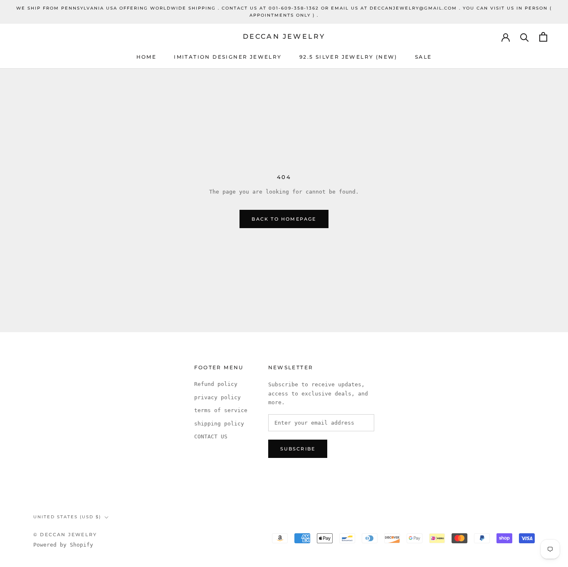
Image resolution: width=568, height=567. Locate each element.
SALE (423, 57)
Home (146, 57)
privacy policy (217, 397)
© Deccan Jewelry (65, 534)
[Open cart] (543, 37)
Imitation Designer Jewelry (228, 57)
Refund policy (215, 384)
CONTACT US (210, 436)
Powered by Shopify (63, 545)
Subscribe (298, 449)
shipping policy (219, 423)
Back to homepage (284, 219)
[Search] (524, 36)
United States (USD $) (67, 517)
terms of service (220, 410)
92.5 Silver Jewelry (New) (348, 57)
